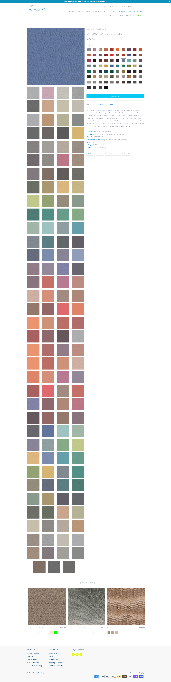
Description (90, 104)
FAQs (51, 657)
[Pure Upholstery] (36, 8)
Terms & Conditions (56, 666)
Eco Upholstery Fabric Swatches (103, 11)
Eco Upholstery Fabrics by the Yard (130, 11)
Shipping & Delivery (56, 663)
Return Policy (53, 660)
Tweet (92, 154)
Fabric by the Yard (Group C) (96, 29)
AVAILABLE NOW (84, 11)
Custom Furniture (33, 654)
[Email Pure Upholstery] (80, 654)
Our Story (30, 657)
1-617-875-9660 (108, 6)
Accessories (110, 15)
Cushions (121, 15)
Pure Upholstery (38, 673)
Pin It (110, 154)
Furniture (71, 11)
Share (101, 154)
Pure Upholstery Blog (34, 666)
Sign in (117, 6)
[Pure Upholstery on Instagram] (77, 654)
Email (127, 154)
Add (119, 154)
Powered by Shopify (137, 673)
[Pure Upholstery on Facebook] (73, 654)
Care (101, 104)
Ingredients (130, 15)
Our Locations (32, 660)
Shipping (112, 104)
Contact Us (53, 654)
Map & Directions (33, 663)
